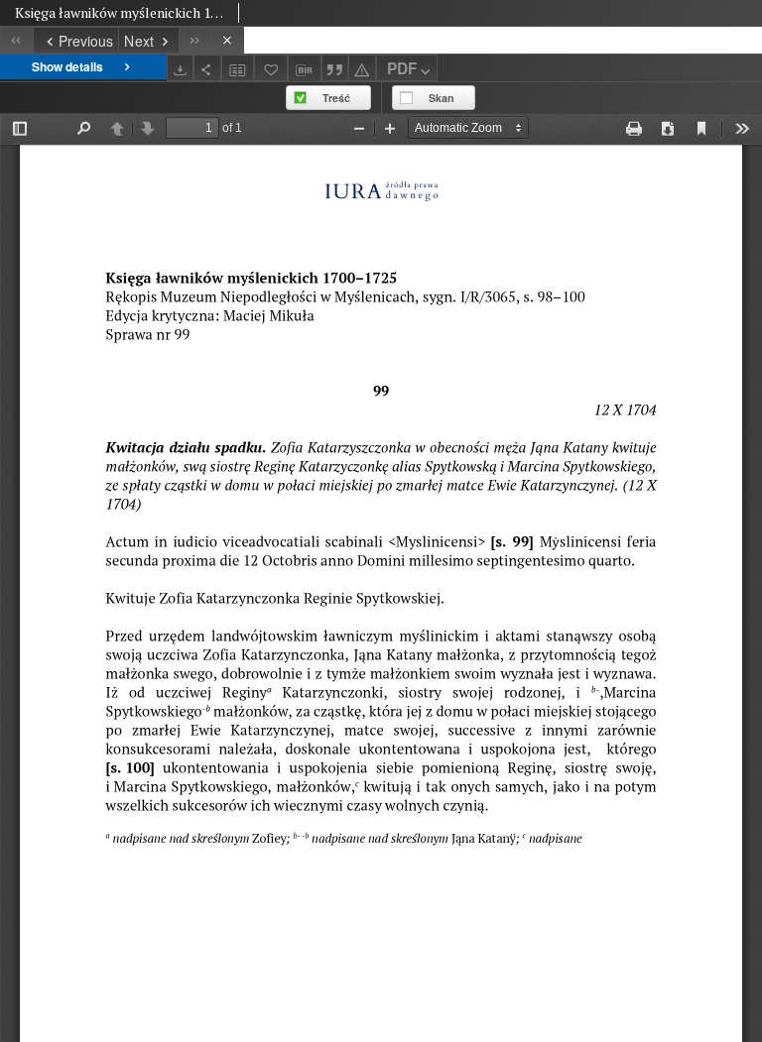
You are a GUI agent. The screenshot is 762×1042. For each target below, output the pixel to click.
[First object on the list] (16, 40)
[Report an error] (362, 68)
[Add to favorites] (271, 68)
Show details (67, 66)
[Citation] (335, 68)
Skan (441, 97)
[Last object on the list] (195, 40)
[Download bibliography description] (304, 68)
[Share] (207, 68)
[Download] (180, 68)
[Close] (227, 40)
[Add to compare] (238, 68)
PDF (402, 68)
